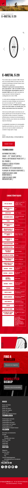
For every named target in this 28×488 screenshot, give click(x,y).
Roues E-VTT (9, 14)
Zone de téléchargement (8, 457)
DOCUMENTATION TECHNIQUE (12, 459)
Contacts (6, 454)
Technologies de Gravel (8, 422)
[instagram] (12, 467)
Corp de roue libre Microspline (9, 178)
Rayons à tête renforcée (11, 168)
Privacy (20, 483)
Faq (5, 455)
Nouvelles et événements (9, 433)
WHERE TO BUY (8, 144)
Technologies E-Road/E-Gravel (10, 427)
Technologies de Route (8, 419)
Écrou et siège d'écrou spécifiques (11, 165)
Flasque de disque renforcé (13, 171)
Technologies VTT (7, 420)
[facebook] (2, 467)
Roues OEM (5, 461)
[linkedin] (6, 467)
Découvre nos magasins (11, 365)
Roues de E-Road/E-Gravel (9, 414)
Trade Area (5, 443)
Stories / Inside (6, 440)
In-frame (6, 161)
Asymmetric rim (8, 154)
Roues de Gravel (6, 408)
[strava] (16, 467)
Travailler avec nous (9, 438)
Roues (3, 14)
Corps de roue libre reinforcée (9, 174)
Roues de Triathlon (7, 410)
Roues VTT (5, 406)
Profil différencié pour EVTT (13, 159)
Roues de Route (6, 405)
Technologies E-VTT (7, 426)
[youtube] (9, 467)
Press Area (5, 441)
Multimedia (5, 445)
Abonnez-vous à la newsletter (13, 387)
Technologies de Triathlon (9, 424)
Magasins (4, 450)
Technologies (7, 416)
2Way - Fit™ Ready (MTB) (11, 156)
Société (4, 434)
